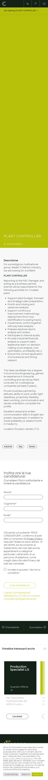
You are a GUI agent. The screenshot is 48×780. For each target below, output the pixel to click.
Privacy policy (9, 758)
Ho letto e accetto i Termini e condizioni (24, 571)
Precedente (12, 627)
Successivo (35, 627)
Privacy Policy (34, 538)
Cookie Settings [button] (11, 774)
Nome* (8, 492)
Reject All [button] (26, 774)
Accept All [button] (37, 774)
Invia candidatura (20, 585)
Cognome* (10, 503)
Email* (7, 515)
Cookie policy (26, 758)
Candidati (17, 716)
